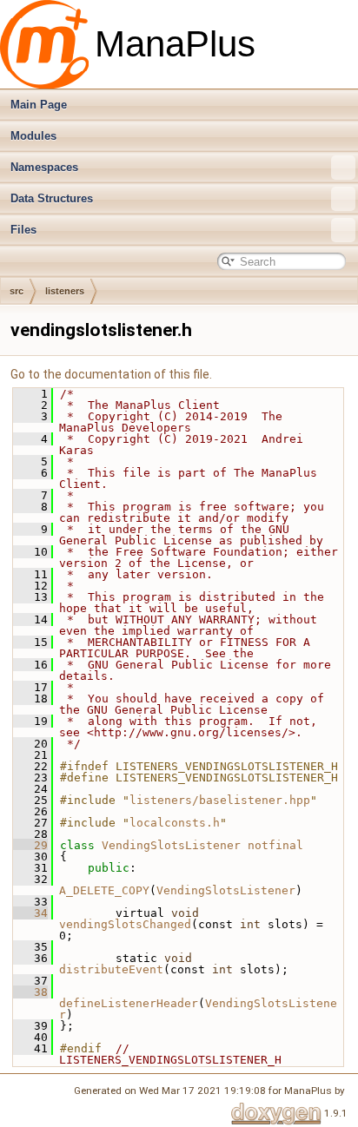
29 (30, 845)
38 (30, 991)
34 (30, 912)
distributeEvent (111, 969)
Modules (33, 135)
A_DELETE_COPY (104, 890)
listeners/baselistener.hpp (219, 800)
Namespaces (44, 167)
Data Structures (51, 198)
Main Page (38, 104)
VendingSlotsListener (171, 845)
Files (23, 229)
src (16, 291)
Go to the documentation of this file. (111, 374)
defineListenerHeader (128, 1003)
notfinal (275, 845)
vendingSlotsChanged (125, 924)
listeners (64, 291)
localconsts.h (174, 822)
